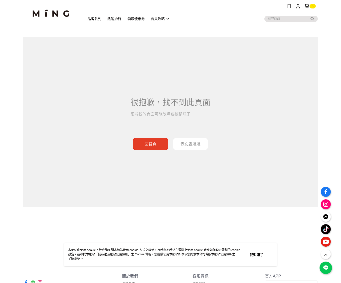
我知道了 (257, 255)
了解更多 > (75, 258)
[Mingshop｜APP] (51, 13)
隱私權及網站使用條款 (113, 254)
